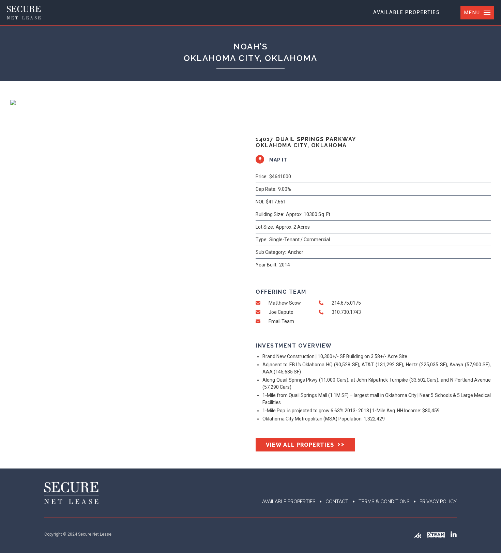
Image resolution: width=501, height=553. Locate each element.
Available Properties (406, 12)
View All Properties (305, 444)
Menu (472, 13)
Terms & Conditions (384, 501)
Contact (336, 501)
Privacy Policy (438, 501)
